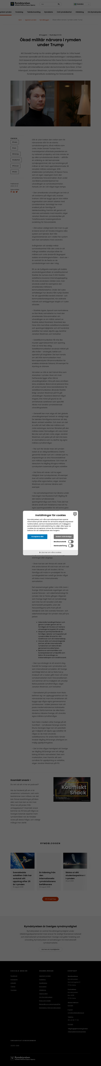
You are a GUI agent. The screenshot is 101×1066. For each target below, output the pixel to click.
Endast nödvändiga (64, 536)
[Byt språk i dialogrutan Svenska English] (74, 514)
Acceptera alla (37, 536)
